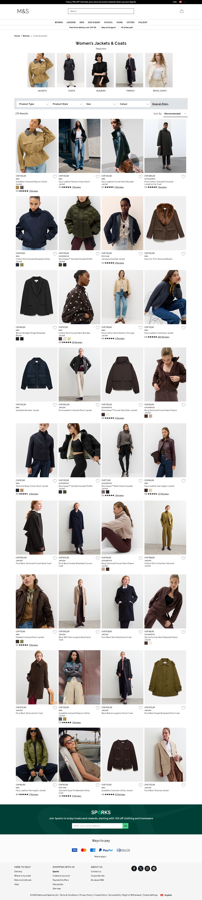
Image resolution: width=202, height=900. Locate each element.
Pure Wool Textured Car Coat (29, 713)
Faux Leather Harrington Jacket (159, 486)
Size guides (58, 884)
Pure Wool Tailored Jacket (156, 790)
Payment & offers (61, 880)
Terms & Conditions (69, 895)
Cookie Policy (100, 895)
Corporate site (97, 876)
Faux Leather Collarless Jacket (158, 333)
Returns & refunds (22, 880)
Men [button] (82, 22)
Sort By (158, 113)
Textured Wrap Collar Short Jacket (32, 486)
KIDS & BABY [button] (94, 22)
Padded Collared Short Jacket (30, 637)
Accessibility (115, 895)
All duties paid (127, 27)
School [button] (108, 22)
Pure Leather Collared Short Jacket (75, 410)
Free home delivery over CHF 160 (82, 27)
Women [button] (59, 22)
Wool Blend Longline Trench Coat (117, 713)
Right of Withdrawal (131, 895)
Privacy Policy (86, 895)
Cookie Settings (150, 895)
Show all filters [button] (160, 104)
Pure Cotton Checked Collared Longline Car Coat (158, 182)
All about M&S (97, 880)
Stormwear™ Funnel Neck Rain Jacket (119, 410)
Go (125, 825)
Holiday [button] (142, 22)
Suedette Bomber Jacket (27, 410)
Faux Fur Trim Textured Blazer (158, 259)
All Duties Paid (101, 2)
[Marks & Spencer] (23, 11)
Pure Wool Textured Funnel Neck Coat (33, 563)
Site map (57, 888)
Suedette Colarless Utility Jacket (117, 790)
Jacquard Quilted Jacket (113, 259)
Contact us (96, 871)
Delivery (18, 871)
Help (16, 884)
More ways (100, 856)
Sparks (56, 871)
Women (26, 36)
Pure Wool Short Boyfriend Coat (117, 637)
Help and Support (108, 27)
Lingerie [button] (71, 22)
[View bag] (181, 11)
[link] (180, 2)
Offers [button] (131, 22)
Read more (101, 48)
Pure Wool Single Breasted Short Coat (162, 713)
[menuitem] (59, 22)
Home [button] (120, 22)
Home (17, 36)
